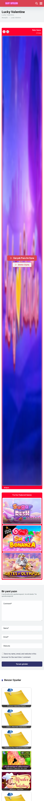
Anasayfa (5, 17)
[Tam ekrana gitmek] (7, 31)
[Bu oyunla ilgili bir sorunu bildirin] (4, 31)
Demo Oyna (23, 265)
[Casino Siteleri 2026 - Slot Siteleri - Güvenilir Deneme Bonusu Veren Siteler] (11, 3)
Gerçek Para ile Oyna (24, 258)
